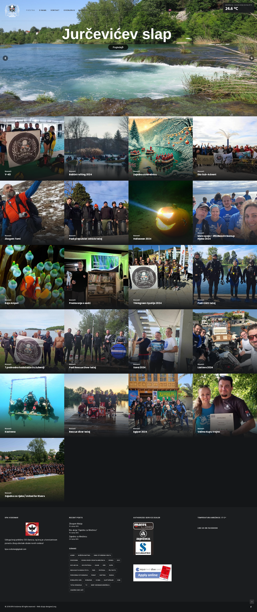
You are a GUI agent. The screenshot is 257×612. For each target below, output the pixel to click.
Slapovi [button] (83, 10)
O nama (42, 10)
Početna (30, 10)
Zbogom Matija (75, 523)
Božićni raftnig (84, 555)
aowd (72, 555)
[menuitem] (30, 10)
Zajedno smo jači (76, 590)
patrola (102, 570)
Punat (93, 575)
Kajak (97, 565)
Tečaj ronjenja (76, 585)
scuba (98, 580)
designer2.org (51, 606)
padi (93, 570)
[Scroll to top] (252, 601)
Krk (104, 565)
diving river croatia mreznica (93, 560)
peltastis (112, 570)
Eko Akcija (74, 565)
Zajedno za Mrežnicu (78, 536)
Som (118, 580)
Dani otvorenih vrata (102, 555)
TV (86, 585)
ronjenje (88, 580)
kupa (111, 565)
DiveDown (74, 560)
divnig (111, 560)
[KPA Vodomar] (12, 10)
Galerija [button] (95, 10)
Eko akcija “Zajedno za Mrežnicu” (83, 530)
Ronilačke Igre (76, 580)
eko (118, 560)
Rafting (103, 575)
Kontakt (55, 10)
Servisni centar (132, 10)
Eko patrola (86, 565)
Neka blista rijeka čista (79, 570)
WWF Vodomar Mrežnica (100, 585)
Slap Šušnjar (109, 580)
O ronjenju (69, 10)
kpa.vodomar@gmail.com (15, 549)
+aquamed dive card (154, 10)
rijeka (111, 575)
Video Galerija (111, 10)
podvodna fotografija (79, 575)
